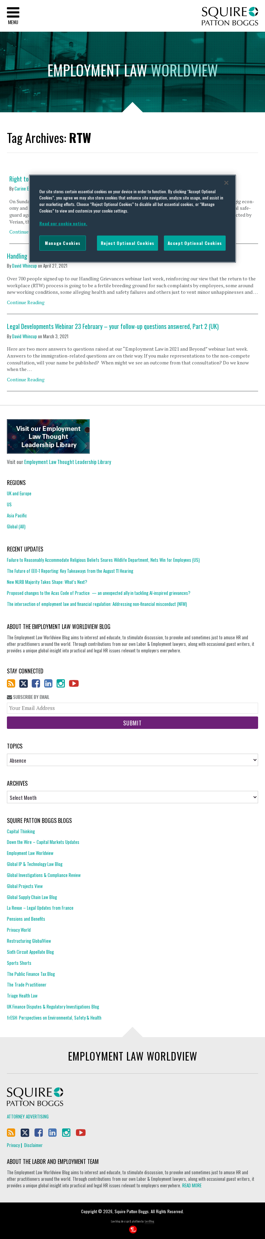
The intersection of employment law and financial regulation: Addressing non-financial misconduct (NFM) (97, 603)
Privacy (13, 1145)
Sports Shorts (19, 962)
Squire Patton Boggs (230, 16)
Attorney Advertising (28, 1116)
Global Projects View (25, 885)
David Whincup (24, 265)
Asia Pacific (17, 515)
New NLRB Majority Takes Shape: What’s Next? (47, 581)
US (9, 504)
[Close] (226, 182)
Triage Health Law (22, 995)
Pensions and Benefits (26, 918)
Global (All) (16, 526)
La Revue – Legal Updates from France (40, 907)
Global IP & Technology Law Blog (34, 863)
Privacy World (19, 929)
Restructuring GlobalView (29, 940)
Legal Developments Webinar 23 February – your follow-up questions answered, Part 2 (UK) (113, 326)
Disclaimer (33, 1145)
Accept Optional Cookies (195, 243)
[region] (132, 218)
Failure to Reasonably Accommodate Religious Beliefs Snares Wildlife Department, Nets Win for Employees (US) (103, 560)
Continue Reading (26, 302)
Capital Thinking (21, 831)
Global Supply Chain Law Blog (32, 897)
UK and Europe (19, 493)
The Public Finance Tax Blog (31, 973)
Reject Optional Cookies (127, 243)
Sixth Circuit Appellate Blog (30, 951)
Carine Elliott (25, 188)
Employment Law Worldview (30, 852)
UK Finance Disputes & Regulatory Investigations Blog (53, 1006)
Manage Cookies (62, 243)
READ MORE (192, 1185)
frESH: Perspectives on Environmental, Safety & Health (54, 1017)
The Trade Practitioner (27, 984)
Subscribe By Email (30, 697)
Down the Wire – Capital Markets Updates (43, 841)
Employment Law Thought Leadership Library (67, 461)
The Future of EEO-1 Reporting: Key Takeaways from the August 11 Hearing (70, 570)
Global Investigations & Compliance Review (44, 874)
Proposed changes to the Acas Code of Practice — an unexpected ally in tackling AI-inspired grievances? (98, 592)
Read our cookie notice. (63, 223)
